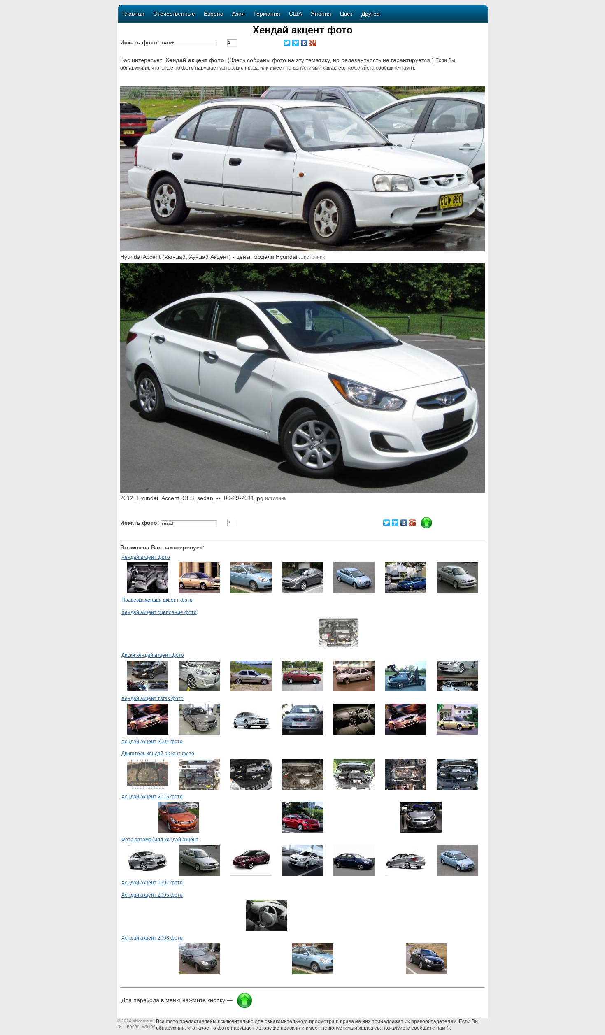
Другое (370, 13)
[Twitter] (287, 42)
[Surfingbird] (295, 42)
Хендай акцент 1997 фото (152, 883)
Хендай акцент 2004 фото (152, 741)
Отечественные (174, 13)
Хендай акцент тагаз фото (152, 698)
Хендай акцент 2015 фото (152, 797)
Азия (238, 13)
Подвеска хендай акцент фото (157, 600)
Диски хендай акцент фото (152, 655)
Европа (213, 13)
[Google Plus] (313, 42)
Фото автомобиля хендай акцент (159, 839)
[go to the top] (244, 1007)
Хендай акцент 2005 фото (152, 895)
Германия (267, 13)
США (295, 13)
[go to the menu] (426, 527)
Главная (133, 13)
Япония (321, 13)
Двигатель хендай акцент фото (157, 753)
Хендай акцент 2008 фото (152, 938)
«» (144, 1021)
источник (314, 257)
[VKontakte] (304, 42)
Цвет (346, 13)
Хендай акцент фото (145, 557)
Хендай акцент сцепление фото (159, 612)
